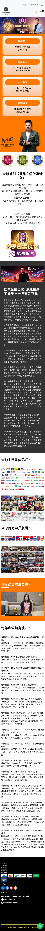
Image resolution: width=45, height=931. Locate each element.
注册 (24, 5)
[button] (34, 5)
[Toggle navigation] (42, 5)
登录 (28, 5)
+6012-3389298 (9, 899)
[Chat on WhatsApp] (40, 926)
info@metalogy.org (11, 903)
